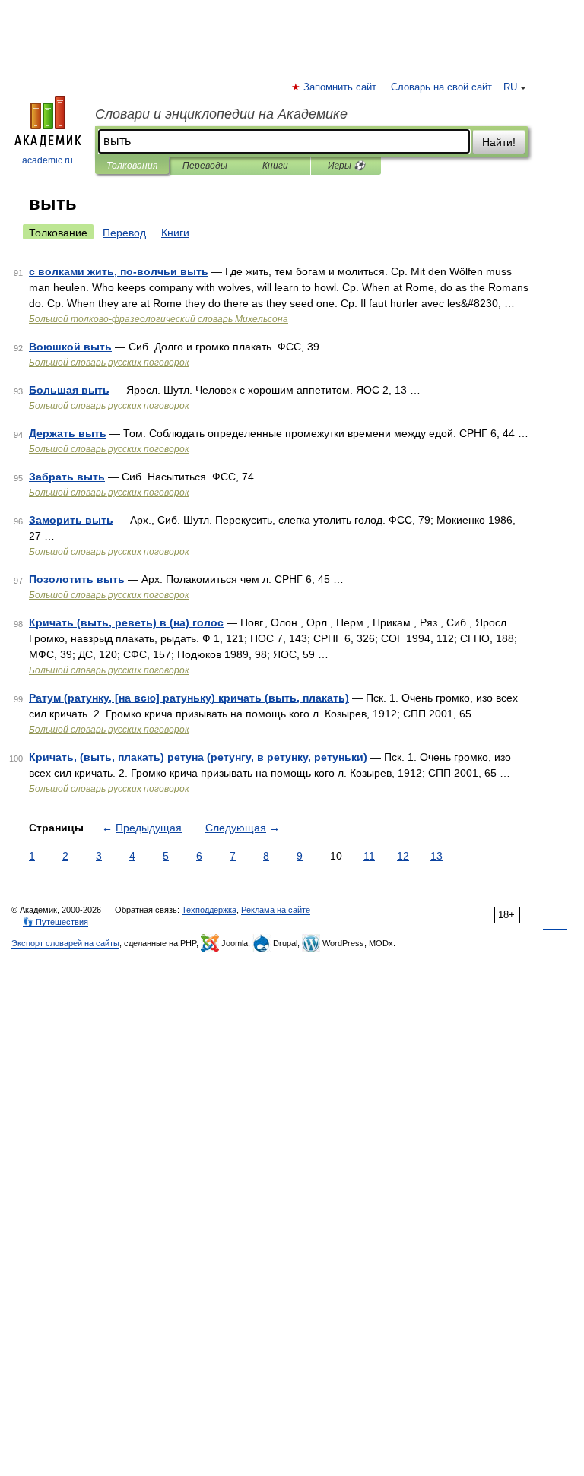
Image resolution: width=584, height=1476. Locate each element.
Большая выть (69, 390)
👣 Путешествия (55, 921)
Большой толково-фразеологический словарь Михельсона (158, 319)
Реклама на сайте (275, 909)
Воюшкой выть (70, 346)
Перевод (124, 232)
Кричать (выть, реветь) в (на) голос (126, 622)
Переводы (204, 165)
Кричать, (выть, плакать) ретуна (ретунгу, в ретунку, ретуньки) (198, 757)
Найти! (499, 142)
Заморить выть (71, 520)
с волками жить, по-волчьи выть (118, 271)
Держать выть (67, 433)
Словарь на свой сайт (441, 87)
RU (510, 87)
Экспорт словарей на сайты (65, 943)
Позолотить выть (77, 579)
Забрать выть (67, 476)
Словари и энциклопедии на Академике (221, 114)
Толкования (131, 165)
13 (436, 856)
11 (369, 856)
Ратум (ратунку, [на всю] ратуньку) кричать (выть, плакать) (189, 698)
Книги (275, 165)
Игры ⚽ (346, 165)
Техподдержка (209, 909)
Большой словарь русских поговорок (109, 362)
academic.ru (47, 160)
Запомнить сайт (340, 87)
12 (403, 856)
